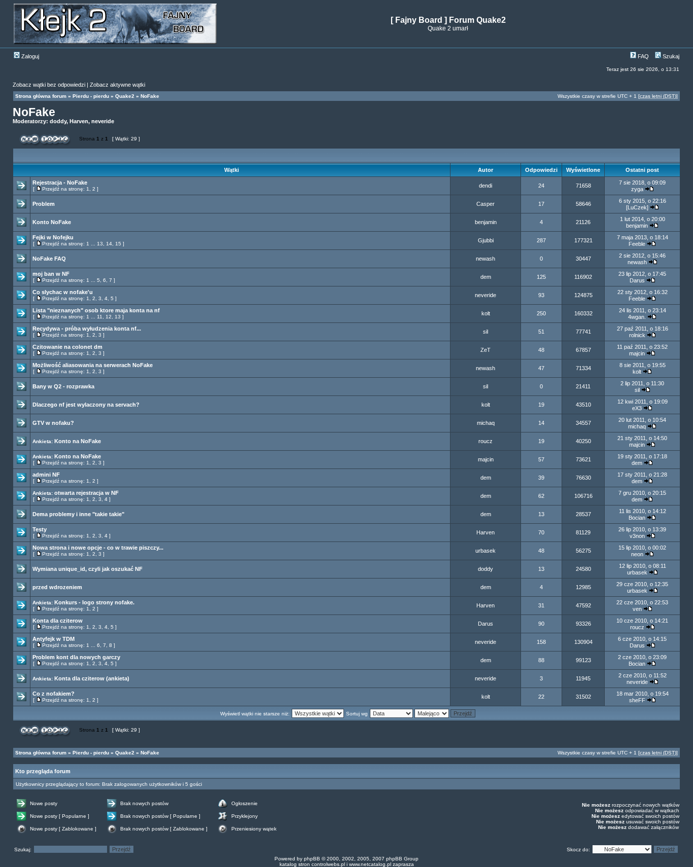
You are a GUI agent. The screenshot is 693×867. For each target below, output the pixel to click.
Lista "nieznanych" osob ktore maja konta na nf (96, 310)
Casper (485, 204)
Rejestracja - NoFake (59, 182)
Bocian (637, 518)
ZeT (485, 350)
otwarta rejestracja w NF (86, 493)
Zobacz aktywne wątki (117, 85)
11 (99, 316)
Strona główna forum (40, 96)
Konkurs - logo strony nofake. (94, 602)
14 (109, 243)
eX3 (637, 408)
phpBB (312, 858)
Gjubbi (486, 240)
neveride (102, 121)
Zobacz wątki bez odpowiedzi (49, 85)
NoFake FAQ (49, 259)
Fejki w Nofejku (53, 237)
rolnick (637, 335)
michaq (486, 423)
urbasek (485, 551)
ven (637, 609)
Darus (637, 280)
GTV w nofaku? (53, 423)
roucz (485, 441)
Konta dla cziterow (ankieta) (91, 678)
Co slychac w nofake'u (62, 292)
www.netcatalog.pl (370, 864)
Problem (43, 204)
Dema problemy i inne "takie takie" (78, 514)
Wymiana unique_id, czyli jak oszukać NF (87, 569)
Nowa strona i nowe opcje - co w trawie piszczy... (97, 548)
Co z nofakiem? (53, 694)
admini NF (46, 475)
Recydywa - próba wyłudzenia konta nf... (86, 329)
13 (100, 243)
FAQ (642, 56)
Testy (39, 529)
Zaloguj (29, 56)
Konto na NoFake (77, 441)
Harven (79, 121)
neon (637, 554)
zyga (637, 189)
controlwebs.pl (328, 864)
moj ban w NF (51, 274)
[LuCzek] (637, 207)
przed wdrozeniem (57, 587)
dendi (485, 186)
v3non (637, 536)
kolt (485, 313)
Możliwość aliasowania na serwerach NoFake (92, 365)
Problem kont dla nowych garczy (76, 657)
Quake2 (124, 96)
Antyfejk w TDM (53, 639)
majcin (637, 353)
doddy (58, 121)
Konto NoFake (51, 222)
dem (485, 277)
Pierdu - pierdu (91, 96)
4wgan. (637, 317)
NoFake (150, 96)
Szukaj (670, 56)
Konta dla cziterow (57, 621)
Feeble (637, 244)
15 (118, 243)
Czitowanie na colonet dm (67, 347)
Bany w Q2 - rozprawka (63, 386)
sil (485, 332)
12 (109, 316)
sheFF (637, 700)
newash (485, 259)
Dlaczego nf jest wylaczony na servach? (86, 405)
